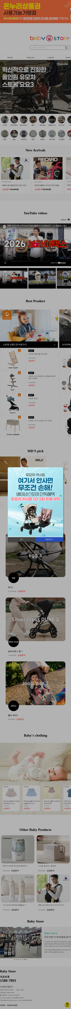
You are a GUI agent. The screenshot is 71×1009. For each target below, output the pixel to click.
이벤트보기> (49, 539)
